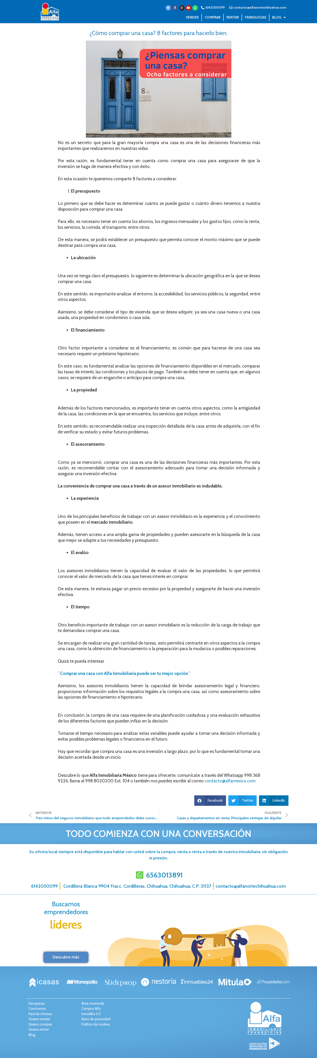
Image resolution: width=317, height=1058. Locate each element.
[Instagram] (181, 8)
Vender (192, 17)
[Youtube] (188, 8)
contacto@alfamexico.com (230, 781)
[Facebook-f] (175, 8)
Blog (276, 17)
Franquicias (255, 17)
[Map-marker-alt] (168, 8)
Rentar (232, 17)
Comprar (212, 17)
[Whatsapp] (195, 8)
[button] (210, 800)
